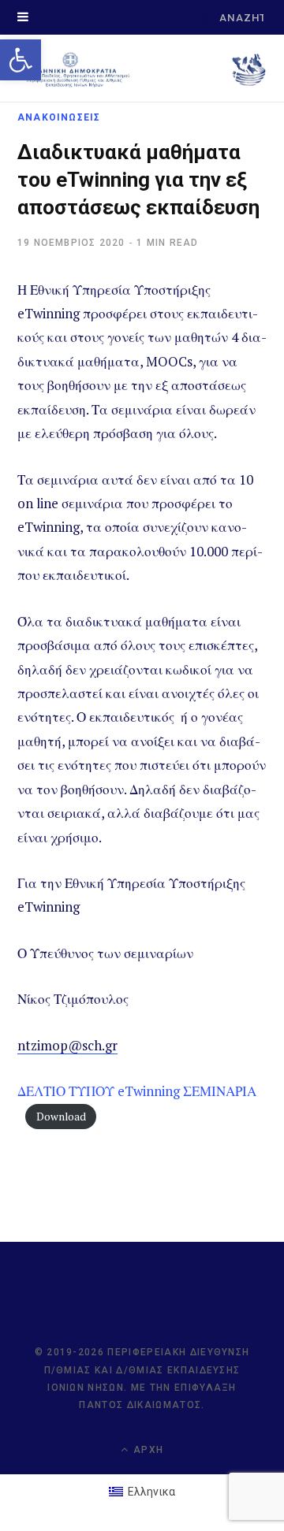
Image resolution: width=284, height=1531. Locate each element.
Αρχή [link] (146, 1449)
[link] (20, 59)
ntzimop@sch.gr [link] (67, 1045)
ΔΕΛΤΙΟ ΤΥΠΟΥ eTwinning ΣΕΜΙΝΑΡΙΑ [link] (136, 1091)
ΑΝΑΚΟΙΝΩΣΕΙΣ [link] (58, 117)
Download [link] (61, 1116)
